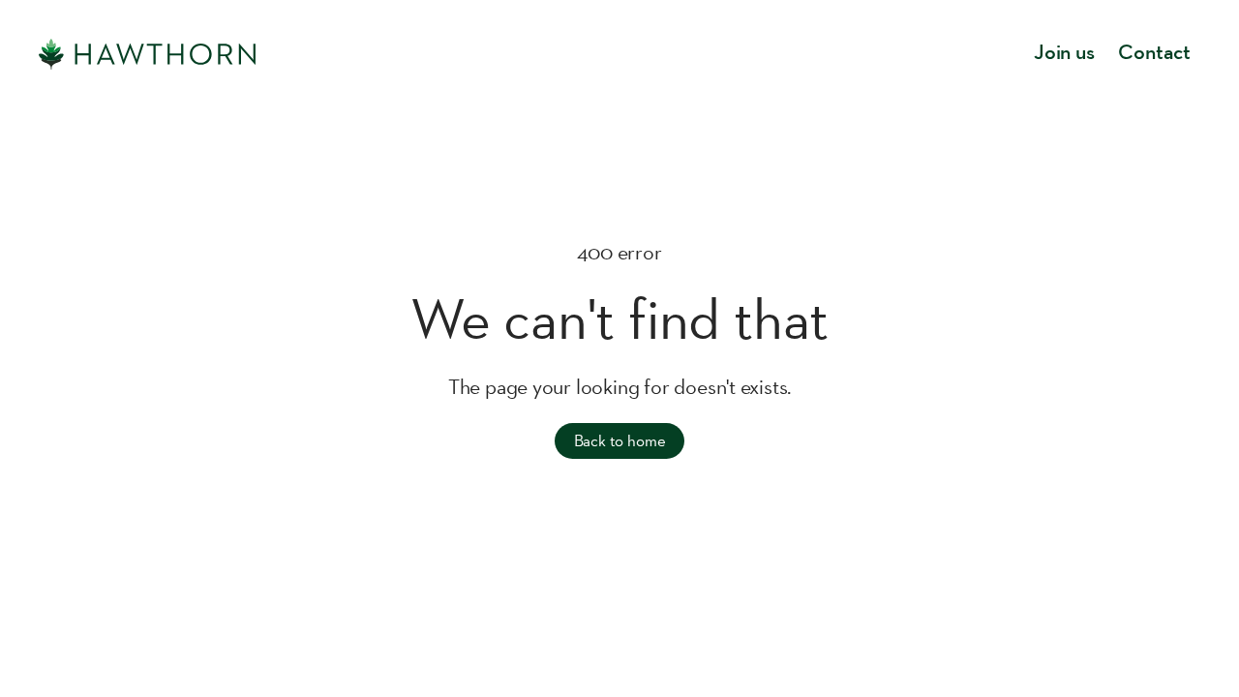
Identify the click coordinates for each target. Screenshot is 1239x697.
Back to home (620, 440)
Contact (1154, 54)
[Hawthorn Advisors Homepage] (147, 54)
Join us (1064, 54)
